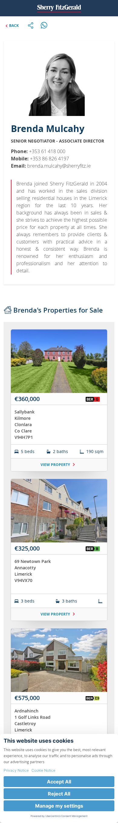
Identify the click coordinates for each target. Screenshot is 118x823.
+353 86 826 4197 (49, 158)
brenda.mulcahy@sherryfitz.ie (59, 165)
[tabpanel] (59, 557)
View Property (56, 464)
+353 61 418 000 (47, 151)
